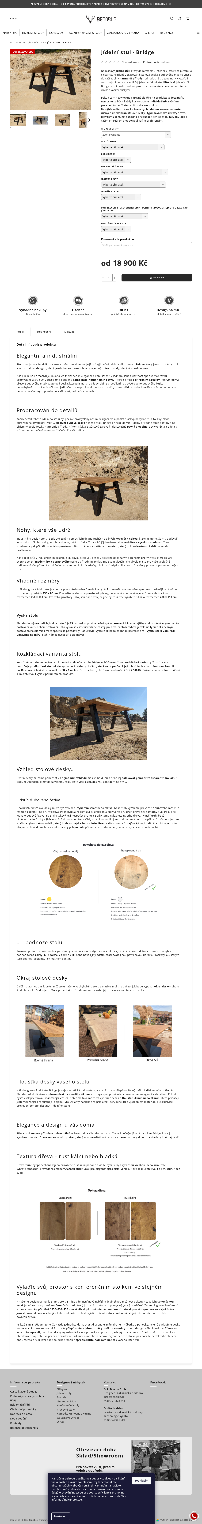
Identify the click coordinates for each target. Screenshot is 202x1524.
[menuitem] (9, 32)
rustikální (80, 1165)
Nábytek (62, 1389)
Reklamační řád (20, 1404)
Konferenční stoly (68, 1405)
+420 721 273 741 (114, 1400)
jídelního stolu (51, 419)
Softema (187, 1519)
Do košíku (158, 277)
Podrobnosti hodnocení (158, 62)
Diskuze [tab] (69, 331)
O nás (60, 1421)
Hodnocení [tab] (44, 331)
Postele (61, 1397)
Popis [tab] (20, 331)
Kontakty (16, 1423)
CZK (12, 18)
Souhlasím (141, 1480)
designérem (106, 419)
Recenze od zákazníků (24, 1428)
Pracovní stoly (66, 1409)
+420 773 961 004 (114, 1420)
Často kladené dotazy (23, 1391)
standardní (32, 1169)
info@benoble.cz (114, 1397)
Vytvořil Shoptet (169, 1519)
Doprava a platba (21, 1414)
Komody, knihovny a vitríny (74, 1413)
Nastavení (60, 1516)
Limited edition (66, 1401)
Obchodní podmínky (23, 1409)
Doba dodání (18, 1418)
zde (79, 1499)
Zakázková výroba (68, 1417)
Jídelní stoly (64, 1393)
